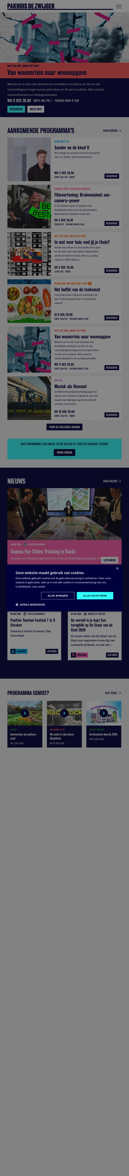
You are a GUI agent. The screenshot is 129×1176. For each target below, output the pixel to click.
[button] (30, 604)
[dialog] (64, 588)
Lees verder (38, 586)
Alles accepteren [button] (95, 595)
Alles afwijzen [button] (58, 595)
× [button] (117, 568)
